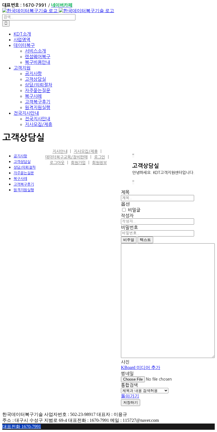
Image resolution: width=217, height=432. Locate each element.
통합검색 (129, 385)
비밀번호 (129, 227)
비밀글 (133, 210)
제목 (125, 192)
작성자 (127, 215)
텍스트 (145, 240)
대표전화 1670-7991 (21, 426)
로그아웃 (57, 163)
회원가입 (78, 163)
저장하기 (130, 402)
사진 (125, 362)
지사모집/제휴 (86, 151)
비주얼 (128, 240)
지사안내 (60, 151)
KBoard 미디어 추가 (140, 367)
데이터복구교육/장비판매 (66, 157)
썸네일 (127, 373)
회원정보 (99, 163)
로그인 (99, 157)
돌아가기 (130, 396)
